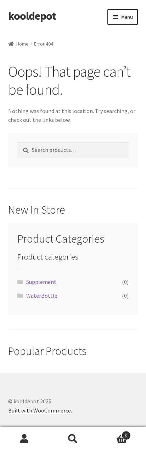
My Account (24, 439)
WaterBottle (41, 295)
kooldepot (32, 16)
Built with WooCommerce (39, 410)
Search (73, 439)
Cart (112, 433)
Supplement (41, 281)
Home (22, 44)
